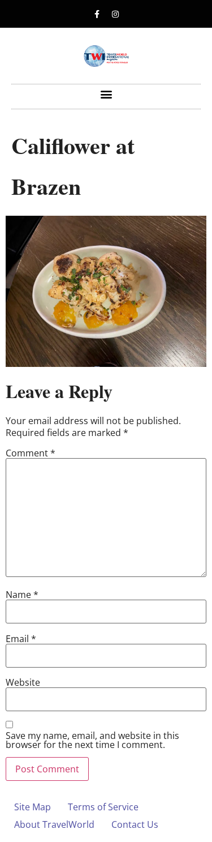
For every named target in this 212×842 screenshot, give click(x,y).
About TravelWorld (54, 824)
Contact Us (134, 824)
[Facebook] (97, 14)
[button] (106, 93)
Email (21, 638)
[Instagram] (115, 14)
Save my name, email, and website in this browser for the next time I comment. (92, 740)
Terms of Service (103, 807)
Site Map (32, 807)
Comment (30, 453)
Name (22, 594)
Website (23, 682)
